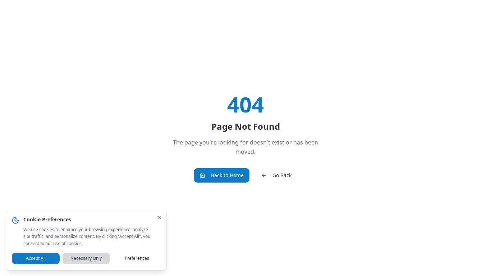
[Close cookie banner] (159, 217)
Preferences (137, 258)
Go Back (282, 175)
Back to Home (227, 175)
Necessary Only (86, 258)
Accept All (36, 258)
